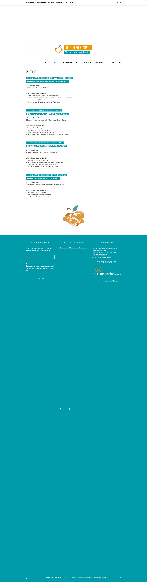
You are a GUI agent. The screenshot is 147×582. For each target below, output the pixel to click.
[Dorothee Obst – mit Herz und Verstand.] (73, 32)
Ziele (55, 62)
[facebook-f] (117, 2)
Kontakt (100, 62)
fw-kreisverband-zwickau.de (60, 2)
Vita (47, 62)
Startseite (31, 2)
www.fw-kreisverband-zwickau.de (106, 281)
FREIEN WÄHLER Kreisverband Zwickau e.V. (107, 578)
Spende (112, 62)
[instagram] (120, 2)
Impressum (42, 2)
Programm (67, 62)
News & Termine (84, 62)
